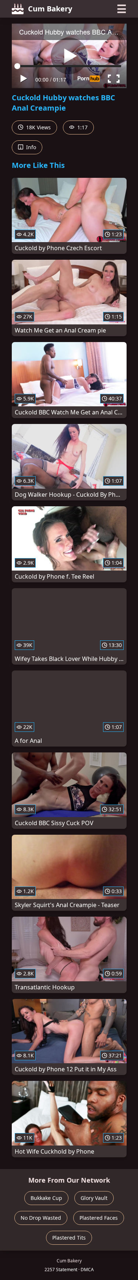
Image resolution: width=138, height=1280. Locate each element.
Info (30, 147)
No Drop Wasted (41, 1217)
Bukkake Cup (46, 1197)
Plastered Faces (98, 1217)
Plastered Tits (69, 1237)
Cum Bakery (50, 9)
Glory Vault (94, 1197)
